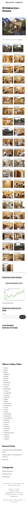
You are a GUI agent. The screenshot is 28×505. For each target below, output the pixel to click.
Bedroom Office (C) (7, 242)
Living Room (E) (18, 75)
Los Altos (6, 390)
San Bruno (6, 420)
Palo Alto (6, 411)
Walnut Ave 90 (6, 44)
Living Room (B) (6, 65)
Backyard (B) (6, 127)
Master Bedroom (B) (8, 138)
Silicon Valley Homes (18, 500)
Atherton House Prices (8, 303)
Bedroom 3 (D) (17, 221)
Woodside (6, 438)
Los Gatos (6, 395)
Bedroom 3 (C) (6, 221)
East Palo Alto (7, 382)
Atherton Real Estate (12, 277)
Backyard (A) (17, 117)
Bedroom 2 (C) (17, 190)
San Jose (6, 424)
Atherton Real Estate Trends (14, 283)
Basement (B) (17, 252)
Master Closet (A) (18, 169)
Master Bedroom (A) (19, 127)
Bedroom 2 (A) (17, 179)
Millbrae (6, 399)
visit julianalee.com (14, 496)
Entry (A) (5, 54)
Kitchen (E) (5, 117)
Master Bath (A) (6, 158)
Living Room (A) (18, 54)
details (20, 39)
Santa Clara (7, 428)
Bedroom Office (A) (7, 232)
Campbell (6, 376)
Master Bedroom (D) (8, 148)
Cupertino (6, 378)
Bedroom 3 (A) (6, 211)
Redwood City (7, 415)
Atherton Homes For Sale (11, 309)
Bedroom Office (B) (19, 232)
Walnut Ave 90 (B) (17, 44)
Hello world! (5, 459)
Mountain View (8, 405)
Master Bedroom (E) (19, 148)
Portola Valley (7, 413)
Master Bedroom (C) (19, 138)
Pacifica (6, 409)
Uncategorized (6, 476)
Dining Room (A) (18, 85)
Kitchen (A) (5, 96)
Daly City (6, 380)
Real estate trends (6, 473)
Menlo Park (7, 397)
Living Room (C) (18, 65)
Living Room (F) (6, 85)
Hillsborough (7, 388)
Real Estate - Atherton (14, 2)
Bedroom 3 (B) (17, 211)
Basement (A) (6, 252)
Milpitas (6, 401)
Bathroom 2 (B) (17, 200)
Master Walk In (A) (7, 179)
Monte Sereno (7, 403)
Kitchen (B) (16, 96)
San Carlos (7, 422)
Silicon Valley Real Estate (8, 500)
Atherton (6, 367)
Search (4, 314)
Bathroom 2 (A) (6, 200)
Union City (6, 436)
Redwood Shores (8, 418)
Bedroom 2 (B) (6, 190)
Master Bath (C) (6, 169)
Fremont (6, 386)
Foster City (6, 384)
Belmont (6, 370)
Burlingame (6, 374)
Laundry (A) (5, 263)
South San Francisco (9, 432)
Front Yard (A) (17, 242)
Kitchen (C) (5, 106)
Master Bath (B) (18, 158)
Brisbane (6, 372)
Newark (6, 407)
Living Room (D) (6, 75)
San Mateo (7, 426)
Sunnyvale (6, 434)
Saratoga (6, 430)
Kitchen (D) (17, 106)
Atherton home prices (7, 471)
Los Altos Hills (7, 392)
